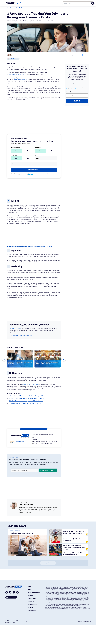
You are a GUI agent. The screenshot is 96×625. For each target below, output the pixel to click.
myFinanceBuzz (32, 610)
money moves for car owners (30, 384)
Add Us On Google (14, 58)
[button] (2, 3)
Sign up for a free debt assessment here (21, 335)
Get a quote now (19, 441)
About (29, 586)
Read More (48, 563)
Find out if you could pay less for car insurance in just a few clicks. (27, 398)
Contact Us (31, 601)
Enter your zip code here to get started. (29, 246)
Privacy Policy (30, 174)
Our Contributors (32, 598)
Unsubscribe (71, 621)
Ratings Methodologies (34, 592)
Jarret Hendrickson (26, 505)
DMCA (65, 621)
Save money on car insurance (17, 74)
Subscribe (30, 607)
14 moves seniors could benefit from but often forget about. (26, 403)
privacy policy (47, 473)
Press (29, 589)
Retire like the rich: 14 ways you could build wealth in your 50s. (26, 396)
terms (53, 473)
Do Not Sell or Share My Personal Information (46, 621)
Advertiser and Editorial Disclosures (16, 8)
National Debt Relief (15, 328)
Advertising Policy (25, 621)
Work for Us (31, 595)
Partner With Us (32, 604)
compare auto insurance (21, 80)
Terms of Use (60, 621)
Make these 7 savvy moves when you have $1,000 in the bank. (26, 401)
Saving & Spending (11, 10)
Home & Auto (20, 10)
